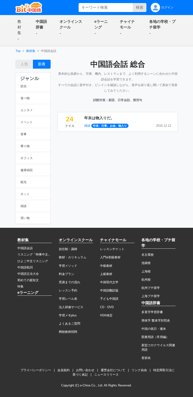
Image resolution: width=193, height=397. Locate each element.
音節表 (146, 358)
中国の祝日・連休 (153, 328)
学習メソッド (68, 265)
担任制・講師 (68, 249)
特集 (20, 286)
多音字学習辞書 (152, 312)
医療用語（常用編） (155, 337)
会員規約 (63, 370)
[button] (21, 30)
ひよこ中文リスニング (32, 261)
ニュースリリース (106, 374)
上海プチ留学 (150, 296)
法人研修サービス (71, 307)
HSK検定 (106, 315)
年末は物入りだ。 (99, 118)
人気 (24, 64)
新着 (41, 64)
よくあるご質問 (69, 323)
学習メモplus (68, 315)
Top (18, 51)
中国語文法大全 (28, 273)
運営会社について (113, 370)
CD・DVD (107, 307)
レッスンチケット (112, 249)
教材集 (30, 51)
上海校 (146, 271)
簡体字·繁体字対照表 (155, 320)
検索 (139, 7)
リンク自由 (139, 370)
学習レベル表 (68, 298)
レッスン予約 (68, 290)
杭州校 (146, 279)
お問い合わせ (85, 370)
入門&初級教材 (110, 257)
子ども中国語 (109, 298)
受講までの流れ (69, 282)
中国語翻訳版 (109, 290)
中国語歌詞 (25, 267)
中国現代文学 (109, 282)
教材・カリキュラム (72, 257)
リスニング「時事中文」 (34, 254)
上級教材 (106, 274)
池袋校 (146, 263)
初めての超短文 (28, 280)
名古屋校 (147, 254)
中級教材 (106, 265)
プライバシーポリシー (35, 370)
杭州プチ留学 (150, 288)
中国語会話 (25, 248)
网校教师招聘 (68, 332)
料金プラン (66, 274)
